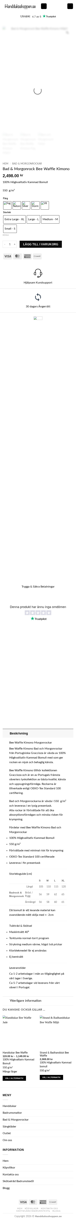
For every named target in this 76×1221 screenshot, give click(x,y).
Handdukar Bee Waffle (15, 1053)
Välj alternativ (14, 1078)
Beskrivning (19, 733)
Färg (5, 198)
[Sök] (63, 6)
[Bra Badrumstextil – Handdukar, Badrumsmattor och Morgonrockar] (20, 6)
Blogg (6, 1188)
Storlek (7, 212)
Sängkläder (9, 1126)
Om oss (7, 1140)
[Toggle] (6, 733)
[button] (44, 6)
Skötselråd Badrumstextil (18, 1181)
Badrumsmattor (12, 1112)
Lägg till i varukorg (40, 244)
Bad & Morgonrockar (27, 164)
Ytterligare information (25, 1000)
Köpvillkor (9, 1167)
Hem (5, 164)
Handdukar (9, 1106)
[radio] (7, 205)
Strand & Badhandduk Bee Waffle (54, 1054)
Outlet (7, 1133)
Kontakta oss (11, 1174)
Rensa (6, 235)
